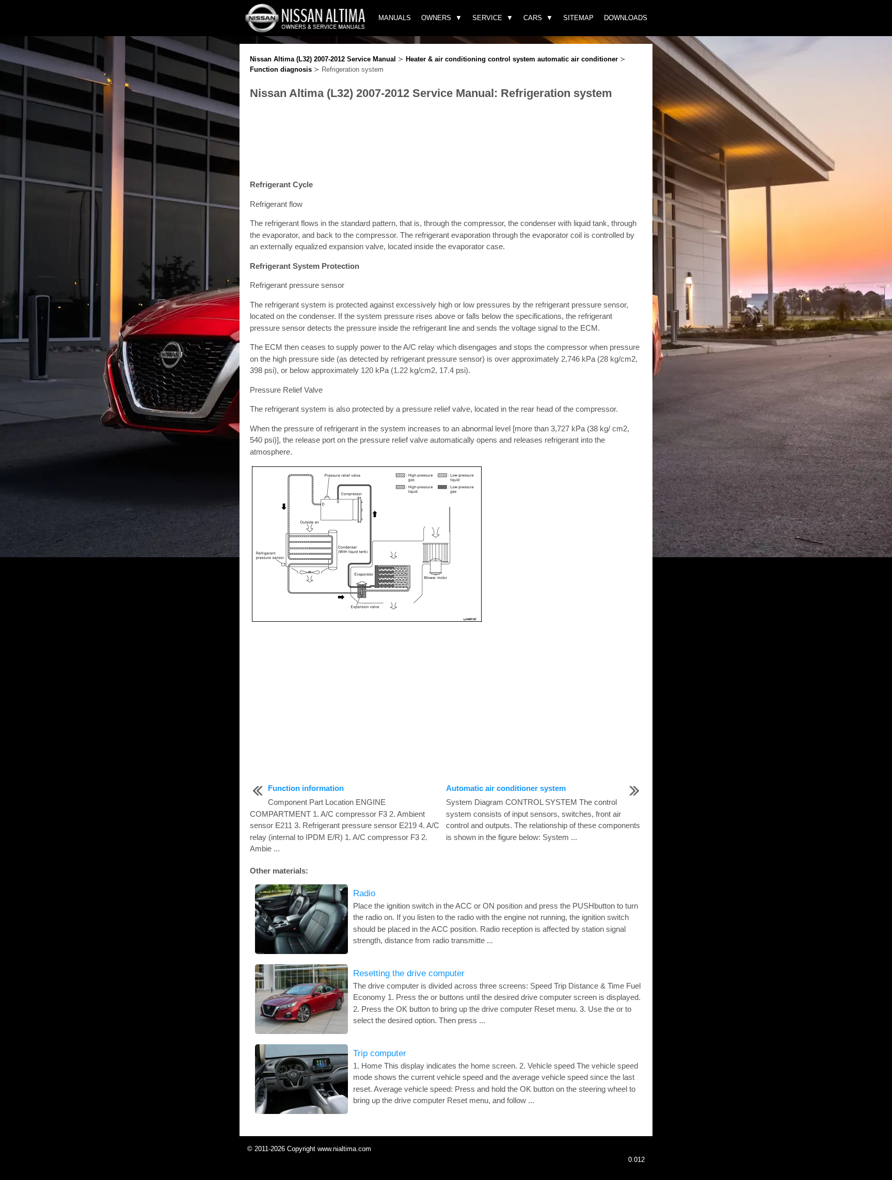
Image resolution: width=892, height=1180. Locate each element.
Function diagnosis (281, 69)
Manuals (394, 18)
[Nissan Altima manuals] (306, 30)
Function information (306, 788)
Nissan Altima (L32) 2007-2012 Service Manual (323, 59)
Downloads (625, 18)
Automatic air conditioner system (506, 788)
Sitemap (578, 18)
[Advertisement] (446, 140)
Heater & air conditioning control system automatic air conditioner (512, 59)
